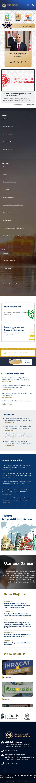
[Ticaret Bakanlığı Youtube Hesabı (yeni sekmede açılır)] (22, 776)
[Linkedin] (25, 62)
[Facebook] (14, 62)
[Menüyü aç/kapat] (28, 5)
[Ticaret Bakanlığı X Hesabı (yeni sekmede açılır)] (18, 776)
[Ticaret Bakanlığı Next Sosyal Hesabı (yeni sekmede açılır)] (15, 776)
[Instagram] (22, 62)
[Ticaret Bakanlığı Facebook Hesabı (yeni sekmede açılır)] (25, 776)
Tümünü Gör (31, 105)
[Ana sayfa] (9, 5)
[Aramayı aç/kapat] (33, 5)
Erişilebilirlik (9, 777)
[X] (18, 62)
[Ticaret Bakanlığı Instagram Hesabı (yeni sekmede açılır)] (28, 776)
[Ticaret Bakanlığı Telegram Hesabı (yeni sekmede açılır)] (31, 776)
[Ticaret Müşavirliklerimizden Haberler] (18, 536)
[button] (13, 104)
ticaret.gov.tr (12, 781)
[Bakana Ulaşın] (11, 62)
